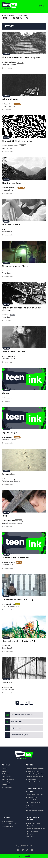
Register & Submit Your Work (34, 794)
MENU (40, 6)
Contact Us (5, 771)
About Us (4, 768)
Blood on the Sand (11, 183)
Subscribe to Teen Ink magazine (35, 810)
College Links (30, 826)
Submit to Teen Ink (17, 721)
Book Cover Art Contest (9, 824)
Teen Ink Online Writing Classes (35, 828)
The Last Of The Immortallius (17, 141)
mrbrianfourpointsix (11, 271)
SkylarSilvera (8, 437)
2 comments (8, 362)
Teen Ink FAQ (6, 782)
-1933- (5, 516)
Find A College (16, 728)
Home (4, 15)
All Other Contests (7, 826)
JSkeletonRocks (10, 62)
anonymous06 (9, 520)
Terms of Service (7, 787)
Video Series (29, 834)
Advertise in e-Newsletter (33, 782)
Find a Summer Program (19, 735)
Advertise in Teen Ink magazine (35, 768)
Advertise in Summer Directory (35, 776)
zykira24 (7, 646)
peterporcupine (9, 562)
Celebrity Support (7, 776)
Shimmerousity (9, 479)
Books (11, 15)
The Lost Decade (11, 225)
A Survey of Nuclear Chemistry (17, 599)
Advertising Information (33, 771)
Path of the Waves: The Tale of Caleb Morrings (21, 309)
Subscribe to (22, 715)
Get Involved (29, 808)
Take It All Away (10, 99)
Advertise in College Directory (35, 774)
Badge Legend (30, 836)
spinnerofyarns (9, 604)
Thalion (6, 315)
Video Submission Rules (33, 802)
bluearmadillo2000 (11, 188)
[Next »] (31, 703)
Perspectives (8, 474)
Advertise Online (31, 779)
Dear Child (7, 682)
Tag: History (22, 15)
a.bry (5, 229)
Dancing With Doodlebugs (15, 558)
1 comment (7, 110)
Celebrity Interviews (8, 779)
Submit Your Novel (31, 797)
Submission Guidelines (32, 800)
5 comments (7, 68)
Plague (5, 393)
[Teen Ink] (12, 5)
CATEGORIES (23, 856)
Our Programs (6, 774)
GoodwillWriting (10, 356)
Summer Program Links (33, 823)
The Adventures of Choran (15, 266)
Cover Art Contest (7, 821)
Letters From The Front (14, 352)
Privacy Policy (6, 784)
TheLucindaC (9, 104)
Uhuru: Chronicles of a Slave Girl (18, 641)
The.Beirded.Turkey (11, 146)
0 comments (8, 152)
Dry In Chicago (9, 432)
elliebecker (8, 687)
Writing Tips (29, 805)
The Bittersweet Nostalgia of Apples (21, 57)
